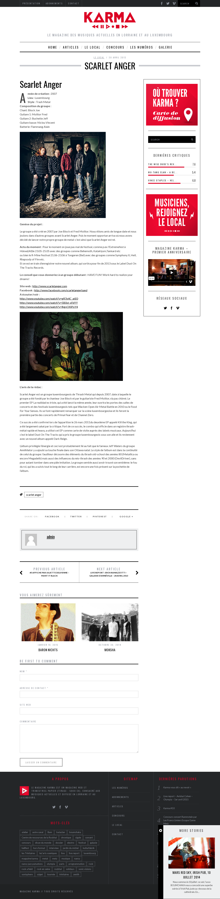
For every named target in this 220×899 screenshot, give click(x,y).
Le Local (93, 47)
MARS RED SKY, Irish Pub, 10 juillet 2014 (192, 874)
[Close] (160, 830)
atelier (25, 832)
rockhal (58, 869)
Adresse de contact (34, 688)
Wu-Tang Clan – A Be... (163, 172)
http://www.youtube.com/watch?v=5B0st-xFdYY (49, 302)
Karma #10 (169, 808)
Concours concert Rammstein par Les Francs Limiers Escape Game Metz (180, 820)
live (63, 853)
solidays (70, 869)
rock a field (27, 869)
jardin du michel (71, 848)
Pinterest (100, 516)
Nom (23, 671)
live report (74, 853)
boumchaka (75, 832)
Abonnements (120, 797)
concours (26, 842)
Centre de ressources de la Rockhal (39, 837)
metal (45, 858)
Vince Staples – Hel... (162, 180)
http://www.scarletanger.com (49, 286)
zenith (76, 874)
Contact (117, 834)
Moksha (110, 650)
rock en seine (43, 869)
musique (66, 858)
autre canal (37, 832)
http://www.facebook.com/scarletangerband (60, 290)
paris (61, 863)
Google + (126, 516)
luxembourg (90, 853)
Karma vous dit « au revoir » (177, 787)
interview (54, 848)
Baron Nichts (48, 650)
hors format (39, 848)
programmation (76, 863)
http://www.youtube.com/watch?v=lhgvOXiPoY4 (49, 306)
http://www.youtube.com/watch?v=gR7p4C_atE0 (49, 298)
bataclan (60, 832)
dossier (59, 842)
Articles (71, 47)
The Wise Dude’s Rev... (162, 164)
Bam (50, 832)
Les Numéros (141, 47)
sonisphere (27, 874)
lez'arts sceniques (48, 853)
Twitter (76, 516)
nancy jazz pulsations (32, 863)
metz (54, 858)
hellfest (25, 848)
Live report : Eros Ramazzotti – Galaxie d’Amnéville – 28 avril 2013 (108, 572)
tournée (51, 874)
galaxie (93, 842)
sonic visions (85, 869)
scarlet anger (33, 494)
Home (52, 47)
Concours (115, 47)
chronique (66, 837)
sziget (40, 874)
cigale (78, 837)
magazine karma (30, 858)
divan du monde (43, 842)
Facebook (52, 516)
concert (89, 837)
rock (91, 863)
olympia (51, 863)
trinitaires (64, 874)
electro (70, 842)
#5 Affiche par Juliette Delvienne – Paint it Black (49, 572)
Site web (25, 704)
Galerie (165, 47)
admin (51, 536)
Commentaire (28, 721)
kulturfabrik (89, 848)
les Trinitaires (28, 853)
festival (82, 842)
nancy (77, 858)
